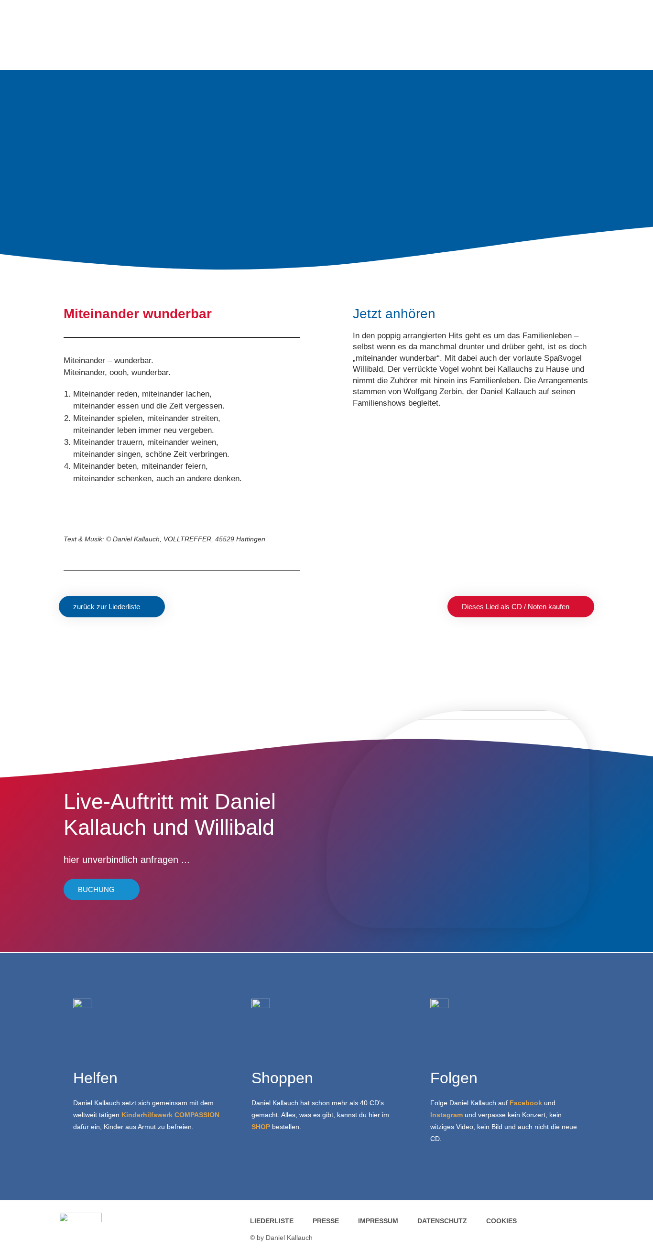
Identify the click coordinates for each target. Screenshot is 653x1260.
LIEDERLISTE (272, 1221)
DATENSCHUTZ (442, 1221)
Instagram (446, 1115)
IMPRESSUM (378, 1221)
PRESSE (326, 1221)
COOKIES (501, 1221)
